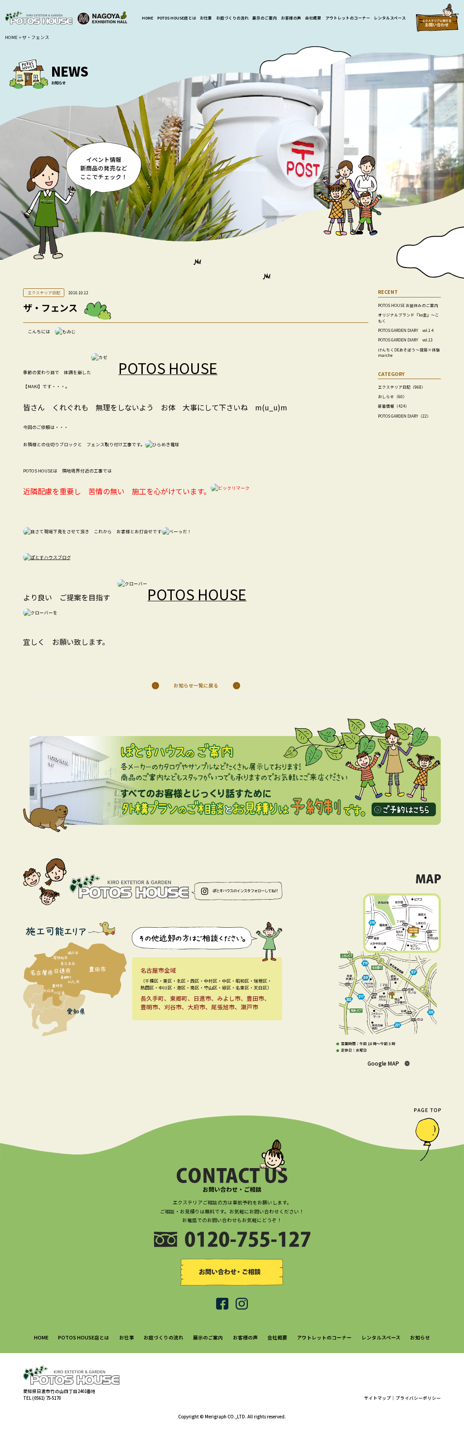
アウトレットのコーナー (347, 17)
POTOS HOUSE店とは (176, 17)
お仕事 (206, 17)
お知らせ (420, 1337)
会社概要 (313, 17)
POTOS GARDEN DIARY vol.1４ (406, 330)
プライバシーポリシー (418, 1398)
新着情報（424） (393, 406)
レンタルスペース (390, 17)
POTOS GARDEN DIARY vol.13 (405, 339)
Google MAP (383, 1063)
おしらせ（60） (392, 396)
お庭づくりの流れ (232, 17)
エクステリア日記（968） (401, 387)
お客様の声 (291, 17)
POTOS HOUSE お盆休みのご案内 (408, 305)
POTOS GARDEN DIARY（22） (404, 416)
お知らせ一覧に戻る (196, 685)
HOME (147, 17)
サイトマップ (377, 1398)
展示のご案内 (264, 17)
